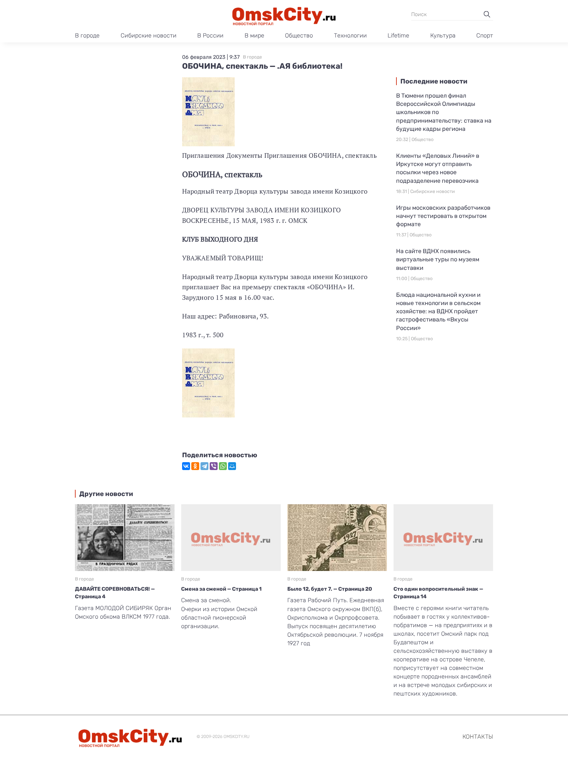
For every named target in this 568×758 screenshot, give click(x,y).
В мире (254, 35)
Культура (443, 35)
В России (210, 35)
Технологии (350, 35)
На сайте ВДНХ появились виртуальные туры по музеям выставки (437, 259)
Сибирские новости (149, 35)
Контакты (477, 736)
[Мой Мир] (232, 466)
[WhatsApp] (223, 466)
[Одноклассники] (195, 466)
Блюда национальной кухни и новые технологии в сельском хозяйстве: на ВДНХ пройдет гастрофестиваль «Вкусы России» (438, 311)
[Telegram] (204, 466)
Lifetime (398, 35)
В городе (87, 35)
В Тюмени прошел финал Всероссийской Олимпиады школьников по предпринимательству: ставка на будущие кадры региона (443, 112)
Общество (299, 35)
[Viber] (214, 466)
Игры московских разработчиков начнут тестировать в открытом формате (443, 216)
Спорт (484, 35)
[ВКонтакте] (186, 466)
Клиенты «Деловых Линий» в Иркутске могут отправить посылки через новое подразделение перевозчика (437, 168)
